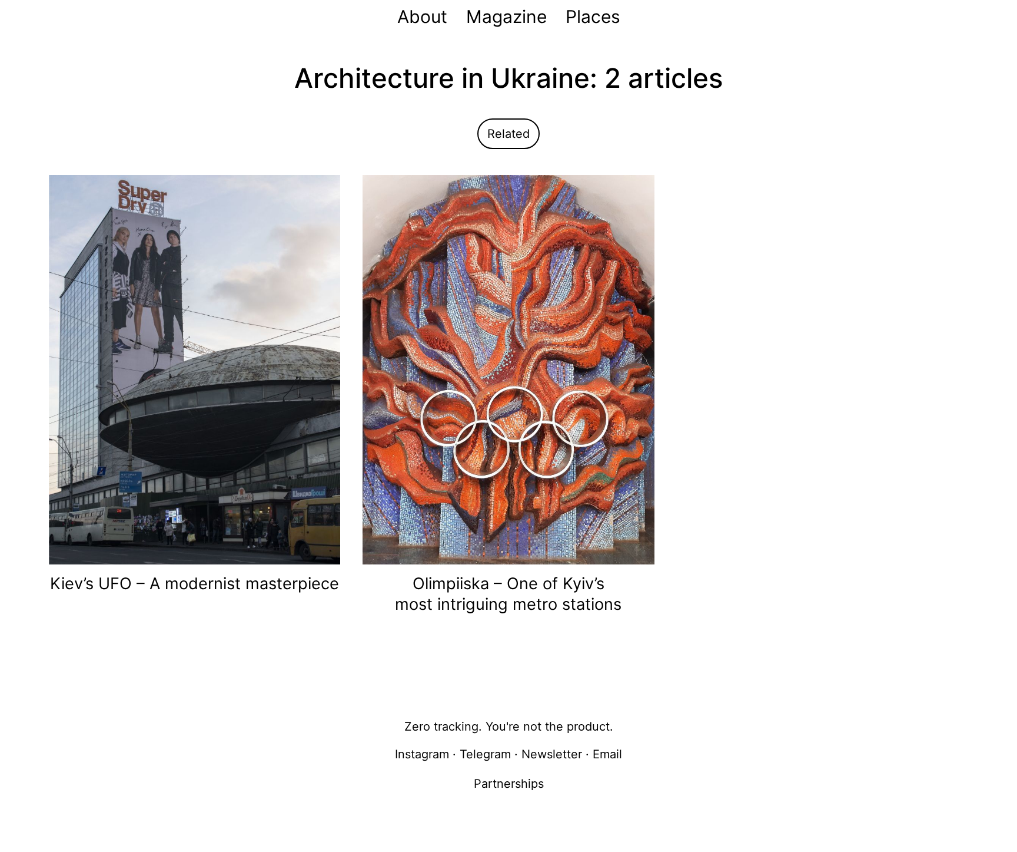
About (422, 16)
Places (593, 16)
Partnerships (509, 784)
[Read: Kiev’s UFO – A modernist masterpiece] (194, 369)
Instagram (422, 754)
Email (607, 754)
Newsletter (551, 754)
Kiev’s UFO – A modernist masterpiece (194, 583)
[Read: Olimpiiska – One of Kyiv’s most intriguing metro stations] (508, 369)
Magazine (506, 16)
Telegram (485, 754)
